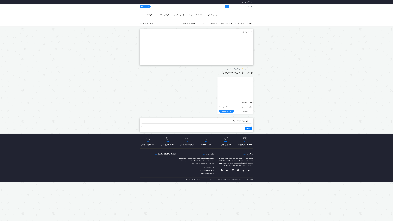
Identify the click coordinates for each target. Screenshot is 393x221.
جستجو (248, 128)
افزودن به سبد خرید (226, 111)
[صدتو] (238, 14)
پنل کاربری (177, 15)
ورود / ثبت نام (145, 7)
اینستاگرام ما (161, 15)
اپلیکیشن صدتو (246, 2)
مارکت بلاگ (238, 23)
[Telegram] (238, 171)
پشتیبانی (211, 15)
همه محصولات (194, 15)
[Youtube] (227, 171)
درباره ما (213, 23)
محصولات (246, 69)
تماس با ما (202, 23)
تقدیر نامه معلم (247, 102)
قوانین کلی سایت (188, 23)
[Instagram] (232, 171)
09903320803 (149, 23)
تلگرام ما (146, 15)
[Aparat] (243, 171)
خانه (248, 23)
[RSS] (222, 171)
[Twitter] (248, 171)
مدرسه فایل (245, 111)
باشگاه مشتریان (225, 23)
